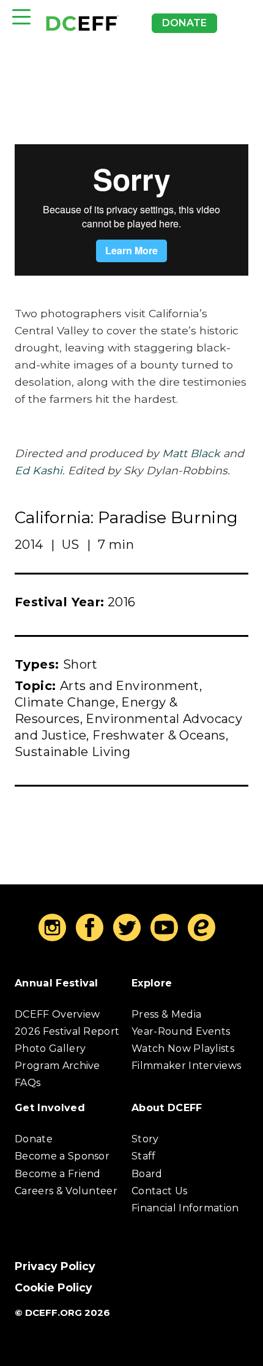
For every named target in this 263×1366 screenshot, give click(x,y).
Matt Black (191, 453)
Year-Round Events (181, 1031)
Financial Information (185, 1208)
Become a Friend (58, 1174)
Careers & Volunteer (66, 1191)
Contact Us (159, 1191)
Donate (184, 23)
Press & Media (166, 1014)
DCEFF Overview (57, 1014)
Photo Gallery (50, 1048)
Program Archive (57, 1065)
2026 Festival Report (67, 1031)
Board (147, 1174)
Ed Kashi (38, 470)
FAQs (27, 1083)
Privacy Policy (55, 1266)
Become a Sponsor (62, 1156)
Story (145, 1139)
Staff (144, 1156)
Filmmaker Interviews (186, 1065)
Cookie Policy (53, 1287)
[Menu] (21, 16)
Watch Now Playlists (183, 1048)
